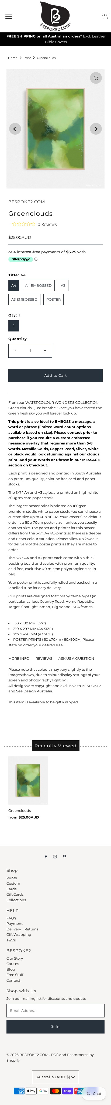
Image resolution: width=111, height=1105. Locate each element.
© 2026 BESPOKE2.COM (27, 1055)
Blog (10, 969)
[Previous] (15, 129)
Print (27, 58)
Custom (13, 883)
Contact (13, 980)
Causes (12, 964)
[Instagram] (55, 856)
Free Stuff (14, 975)
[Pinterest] (64, 856)
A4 (13, 286)
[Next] (96, 129)
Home (13, 58)
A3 (63, 286)
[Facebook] (46, 856)
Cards (11, 889)
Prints (11, 878)
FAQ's (11, 918)
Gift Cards (14, 894)
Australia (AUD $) (53, 1077)
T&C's (11, 940)
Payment (14, 924)
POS (54, 1055)
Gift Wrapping (18, 935)
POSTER (53, 299)
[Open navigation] (8, 16)
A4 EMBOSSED (38, 286)
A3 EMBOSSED (24, 299)
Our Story (14, 958)
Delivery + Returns (22, 929)
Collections (16, 900)
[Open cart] (105, 16)
